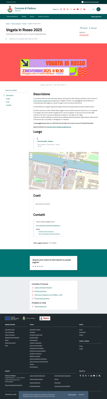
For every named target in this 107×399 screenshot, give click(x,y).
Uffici (6, 346)
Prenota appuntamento (36, 379)
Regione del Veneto (11, 2)
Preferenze (72, 394)
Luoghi (81, 349)
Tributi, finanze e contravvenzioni (39, 362)
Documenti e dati (9, 330)
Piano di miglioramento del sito (13, 385)
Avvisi (81, 330)
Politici (7, 340)
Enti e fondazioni (9, 332)
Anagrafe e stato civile (36, 335)
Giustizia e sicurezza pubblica (38, 351)
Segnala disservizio (35, 383)
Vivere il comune (16, 24)
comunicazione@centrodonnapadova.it (49, 234)
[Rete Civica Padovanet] (45, 318)
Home (7, 24)
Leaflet (79, 188)
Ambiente (32, 332)
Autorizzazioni (33, 340)
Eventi (24, 24)
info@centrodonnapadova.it (46, 231)
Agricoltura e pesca (35, 330)
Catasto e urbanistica (35, 343)
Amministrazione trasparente (63, 376)
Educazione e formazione (37, 348)
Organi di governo (10, 335)
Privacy (57, 379)
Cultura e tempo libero (36, 346)
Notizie (81, 335)
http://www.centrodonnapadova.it (49, 225)
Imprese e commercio (36, 354)
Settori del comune (10, 343)
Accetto (81, 394)
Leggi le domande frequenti (37, 376)
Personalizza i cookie (10, 394)
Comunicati (82, 332)
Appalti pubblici (34, 338)
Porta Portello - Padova (45, 141)
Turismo (32, 364)
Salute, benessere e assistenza (38, 359)
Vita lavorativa (34, 367)
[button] (98, 9)
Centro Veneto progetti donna (42, 101)
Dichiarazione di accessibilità (62, 386)
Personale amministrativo (12, 338)
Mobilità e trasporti (35, 356)
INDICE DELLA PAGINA (11, 90)
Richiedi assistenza (35, 386)
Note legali (58, 383)
